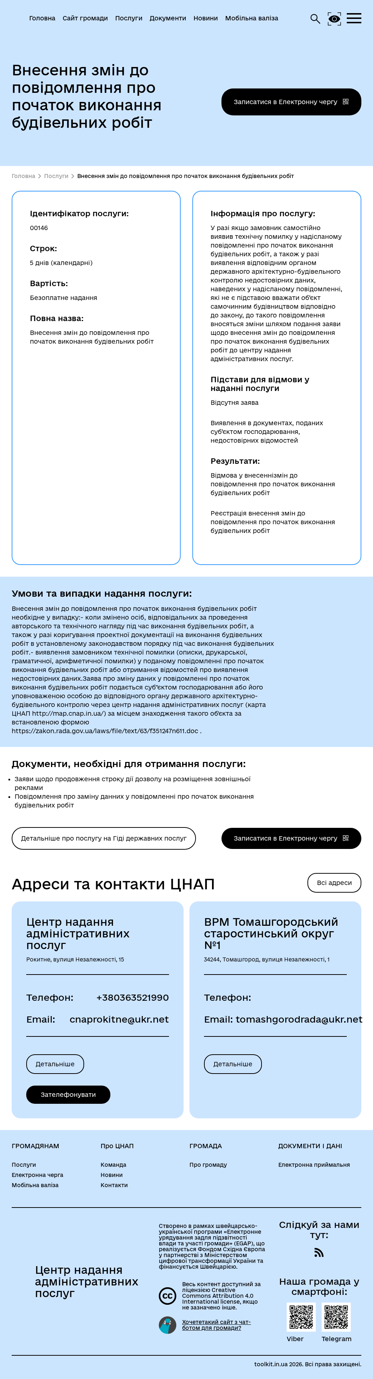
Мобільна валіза (251, 18)
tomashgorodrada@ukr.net (299, 1019)
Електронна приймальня (314, 1165)
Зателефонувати (68, 1094)
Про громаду (208, 1165)
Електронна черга (37, 1175)
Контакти (114, 1185)
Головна (42, 18)
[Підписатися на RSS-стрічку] (319, 1252)
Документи (168, 18)
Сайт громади (85, 18)
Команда (113, 1165)
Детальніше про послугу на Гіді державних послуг (103, 838)
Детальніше (55, 1063)
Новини (205, 18)
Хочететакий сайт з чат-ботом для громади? (216, 1325)
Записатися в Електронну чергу (286, 101)
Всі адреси (334, 882)
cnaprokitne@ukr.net (119, 1019)
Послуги (128, 18)
